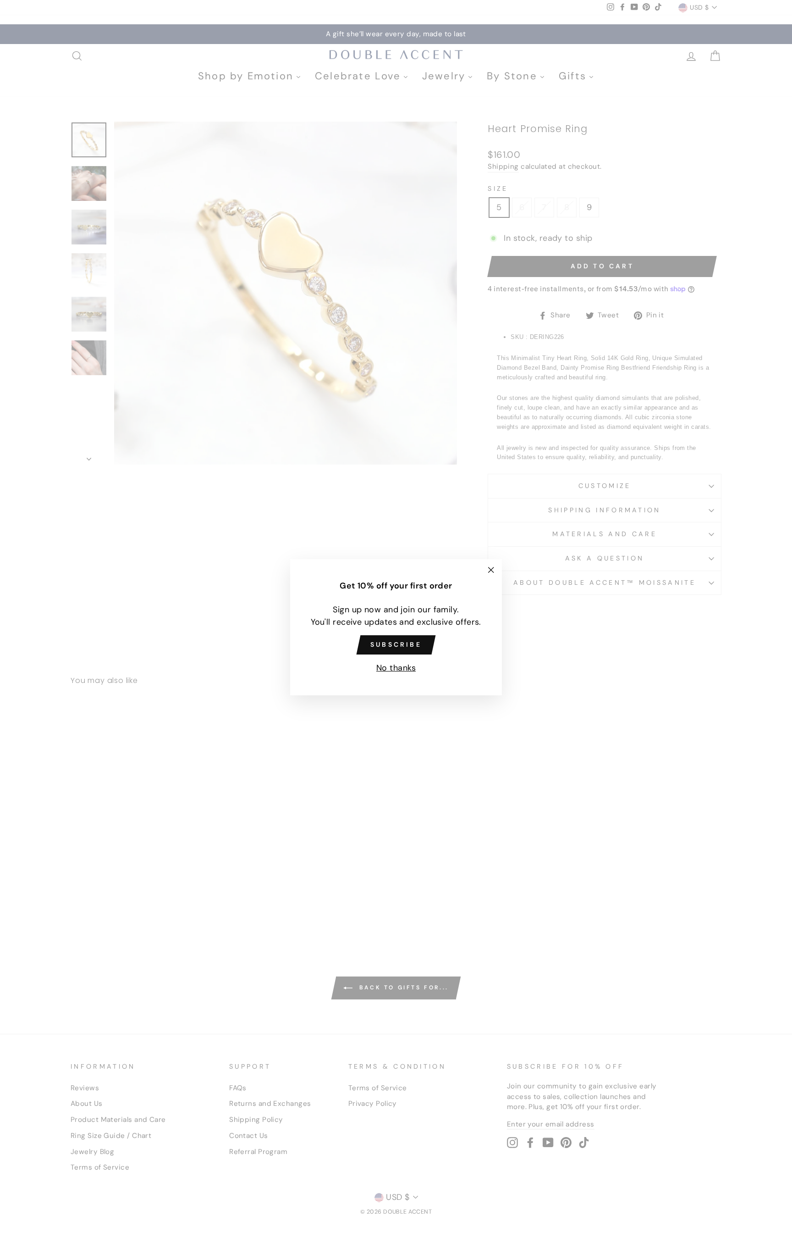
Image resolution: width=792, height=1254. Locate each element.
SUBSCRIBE (396, 644)
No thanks (396, 667)
